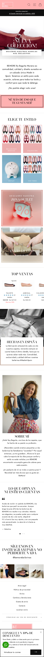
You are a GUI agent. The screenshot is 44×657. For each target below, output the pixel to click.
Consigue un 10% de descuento (22, 617)
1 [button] (18, 59)
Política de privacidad (22, 589)
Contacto (22, 606)
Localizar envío (22, 610)
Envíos (22, 593)
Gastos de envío (22, 601)
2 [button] (25, 59)
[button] (9, 295)
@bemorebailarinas (22, 557)
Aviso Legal (22, 585)
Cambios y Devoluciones (22, 597)
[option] (22, 13)
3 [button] (24, 534)
